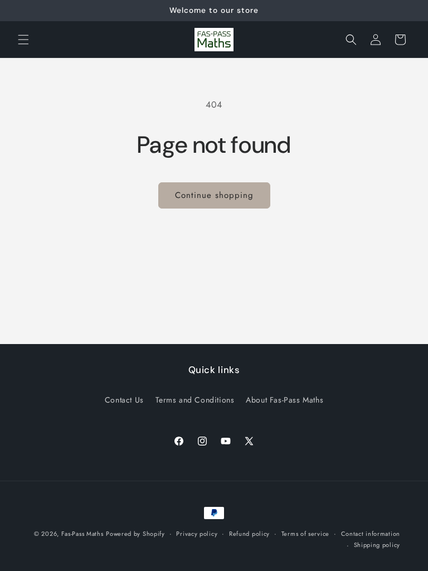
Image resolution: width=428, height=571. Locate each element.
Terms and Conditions (195, 399)
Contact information (370, 533)
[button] (23, 39)
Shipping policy (377, 544)
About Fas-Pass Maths (284, 399)
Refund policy (249, 533)
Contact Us (124, 399)
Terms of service (305, 533)
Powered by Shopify (135, 533)
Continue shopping (214, 195)
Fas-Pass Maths (82, 533)
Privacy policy (196, 533)
